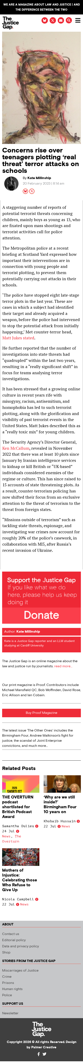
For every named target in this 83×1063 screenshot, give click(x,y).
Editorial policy (14, 940)
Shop (6, 952)
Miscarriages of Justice (20, 970)
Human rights (12, 989)
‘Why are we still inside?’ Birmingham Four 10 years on (60, 805)
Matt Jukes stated (18, 337)
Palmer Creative (43, 1047)
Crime (6, 977)
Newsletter (10, 1013)
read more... (63, 666)
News (6, 836)
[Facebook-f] (38, 1054)
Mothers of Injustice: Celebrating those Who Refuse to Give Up (19, 880)
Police (7, 995)
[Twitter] (44, 1054)
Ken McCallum (15, 448)
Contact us (10, 934)
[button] (69, 20)
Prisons (8, 983)
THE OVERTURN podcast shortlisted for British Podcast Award (17, 807)
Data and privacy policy (20, 946)
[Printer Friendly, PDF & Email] (5, 566)
